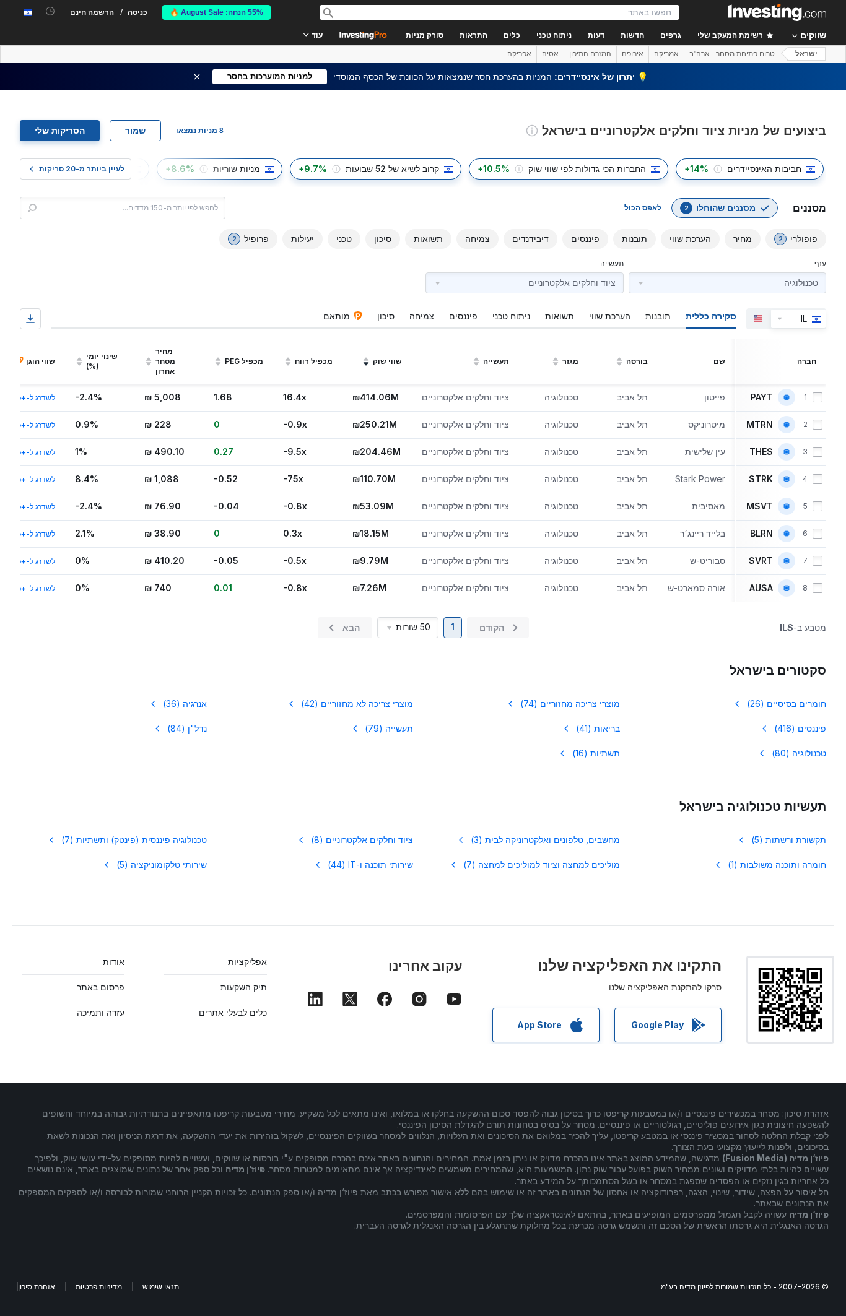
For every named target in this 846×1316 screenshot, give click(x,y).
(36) (185, 703)
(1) (777, 864)
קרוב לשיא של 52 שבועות (392, 168)
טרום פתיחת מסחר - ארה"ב (732, 54)
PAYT (762, 397)
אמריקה (666, 54)
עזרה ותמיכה (100, 1012)
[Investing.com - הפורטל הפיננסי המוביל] (777, 12)
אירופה (632, 54)
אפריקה (519, 54)
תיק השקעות (243, 987)
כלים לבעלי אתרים (233, 1012)
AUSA (761, 588)
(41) (598, 728)
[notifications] (50, 11)
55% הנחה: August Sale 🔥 (216, 12)
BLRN (761, 533)
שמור (135, 131)
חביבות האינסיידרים (764, 168)
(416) (800, 728)
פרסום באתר (100, 987)
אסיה (550, 54)
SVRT (761, 560)
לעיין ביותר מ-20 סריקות (81, 168)
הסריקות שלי (60, 131)
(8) (362, 839)
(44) (370, 864)
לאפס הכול (642, 207)
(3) (545, 839)
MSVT (759, 506)
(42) (357, 703)
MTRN (759, 424)
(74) (570, 703)
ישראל (806, 54)
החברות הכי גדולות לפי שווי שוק (587, 168)
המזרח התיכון (590, 54)
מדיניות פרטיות (99, 1286)
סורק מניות (424, 35)
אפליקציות (247, 961)
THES (761, 452)
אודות (113, 961)
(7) (134, 839)
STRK (761, 479)
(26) (786, 703)
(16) (596, 753)
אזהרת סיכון (36, 1286)
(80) (799, 753)
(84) (187, 728)
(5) (788, 839)
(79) (389, 728)
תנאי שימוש (160, 1286)
